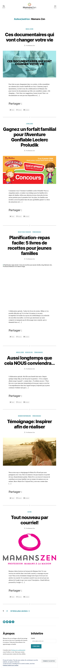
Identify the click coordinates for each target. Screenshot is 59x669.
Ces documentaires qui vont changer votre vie (29, 37)
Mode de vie (29, 352)
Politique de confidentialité (18, 650)
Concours (29, 123)
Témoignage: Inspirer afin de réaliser (29, 424)
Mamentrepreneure (24, 416)
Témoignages (36, 232)
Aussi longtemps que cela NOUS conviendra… (29, 360)
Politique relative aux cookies (10, 665)
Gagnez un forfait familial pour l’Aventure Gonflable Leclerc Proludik (29, 137)
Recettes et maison (24, 232)
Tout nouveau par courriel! (29, 520)
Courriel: (33, 638)
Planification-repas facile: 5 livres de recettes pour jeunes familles (29, 245)
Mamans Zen (31, 45)
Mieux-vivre (29, 29)
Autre (29, 511)
